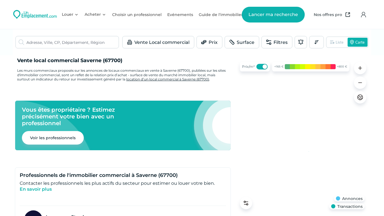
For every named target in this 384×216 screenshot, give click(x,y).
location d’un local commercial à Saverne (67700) (167, 79)
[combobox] (72, 42)
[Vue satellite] (360, 97)
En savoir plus (36, 189)
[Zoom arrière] (360, 82)
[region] (302, 135)
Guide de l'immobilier (221, 14)
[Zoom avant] (360, 68)
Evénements (180, 14)
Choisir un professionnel (137, 14)
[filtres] (246, 203)
